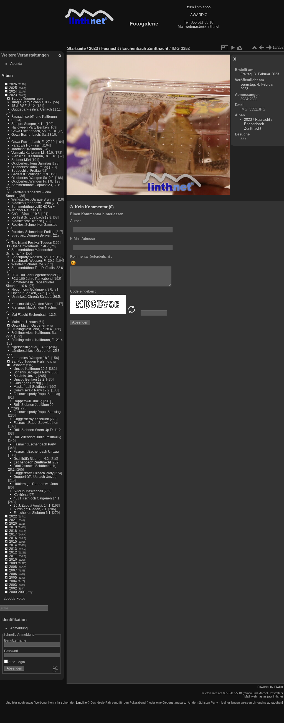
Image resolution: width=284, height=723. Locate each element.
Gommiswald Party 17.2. (32, 390)
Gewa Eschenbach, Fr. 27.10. (33, 141)
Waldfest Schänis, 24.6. (29, 264)
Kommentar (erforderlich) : (91, 256)
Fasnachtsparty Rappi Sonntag (37, 394)
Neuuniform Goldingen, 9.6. (32, 289)
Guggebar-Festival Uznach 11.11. (36, 109)
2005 (13, 577)
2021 (13, 520)
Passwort (11, 651)
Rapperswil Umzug (28, 401)
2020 (13, 523)
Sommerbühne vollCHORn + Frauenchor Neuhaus (30, 208)
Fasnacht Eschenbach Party (35, 444)
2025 (13, 87)
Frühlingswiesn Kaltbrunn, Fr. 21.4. (37, 340)
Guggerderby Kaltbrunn (31, 419)
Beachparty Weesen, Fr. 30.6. (33, 260)
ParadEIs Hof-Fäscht (26, 145)
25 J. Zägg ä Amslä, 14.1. (32, 505)
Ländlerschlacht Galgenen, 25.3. (35, 350)
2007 (13, 570)
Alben (7, 75)
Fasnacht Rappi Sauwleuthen (36, 422)
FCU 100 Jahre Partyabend (32, 278)
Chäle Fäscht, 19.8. (25, 214)
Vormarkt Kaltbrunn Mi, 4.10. (32, 152)
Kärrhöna (21, 494)
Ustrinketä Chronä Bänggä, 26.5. (36, 296)
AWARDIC (198, 15)
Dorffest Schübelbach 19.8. (31, 217)
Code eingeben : (83, 291)
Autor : (75, 221)
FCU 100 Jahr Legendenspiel (33, 275)
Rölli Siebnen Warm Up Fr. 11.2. (38, 430)
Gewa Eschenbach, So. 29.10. (34, 131)
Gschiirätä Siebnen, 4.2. (32, 458)
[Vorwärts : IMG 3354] (268, 47)
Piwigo (278, 686)
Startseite (76, 48)
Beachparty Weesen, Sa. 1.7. (33, 257)
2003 (13, 584)
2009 (13, 563)
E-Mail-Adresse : (83, 239)
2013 (13, 548)
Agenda (16, 63)
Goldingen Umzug (27, 383)
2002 (13, 588)
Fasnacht (18, 365)
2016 (13, 538)
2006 (13, 574)
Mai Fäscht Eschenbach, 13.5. (34, 314)
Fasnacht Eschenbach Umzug (36, 451)
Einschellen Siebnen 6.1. (32, 512)
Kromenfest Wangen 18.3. (30, 358)
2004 (13, 581)
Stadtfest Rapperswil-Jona (31, 203)
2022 (13, 516)
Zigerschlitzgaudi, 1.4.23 (29, 347)
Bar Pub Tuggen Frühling (30, 361)
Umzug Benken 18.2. (29, 379)
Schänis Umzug (25, 376)
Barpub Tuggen (23, 98)
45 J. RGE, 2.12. (23, 105)
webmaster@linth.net (202, 26)
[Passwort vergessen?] (55, 669)
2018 (13, 530)
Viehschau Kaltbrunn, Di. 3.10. (34, 156)
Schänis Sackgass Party (32, 372)
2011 (13, 556)
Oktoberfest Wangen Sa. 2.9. (32, 178)
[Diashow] (232, 47)
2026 (13, 84)
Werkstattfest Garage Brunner (33, 199)
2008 (13, 566)
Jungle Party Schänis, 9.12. (31, 102)
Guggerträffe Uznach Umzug (35, 476)
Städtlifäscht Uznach (26, 221)
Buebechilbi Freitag (26, 170)
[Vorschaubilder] (254, 47)
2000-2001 (17, 592)
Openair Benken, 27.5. (28, 293)
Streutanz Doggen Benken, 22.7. (35, 235)
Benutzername (15, 640)
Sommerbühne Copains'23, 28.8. (36, 185)
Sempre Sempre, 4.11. (28, 123)
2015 (13, 541)
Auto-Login (16, 662)
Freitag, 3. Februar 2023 (259, 74)
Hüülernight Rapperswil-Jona (36, 484)
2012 (13, 552)
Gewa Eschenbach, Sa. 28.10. (34, 134)
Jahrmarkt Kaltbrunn (26, 149)
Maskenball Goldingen (31, 386)
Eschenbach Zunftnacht (32, 462)
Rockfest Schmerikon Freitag (33, 232)
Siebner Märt (21, 159)
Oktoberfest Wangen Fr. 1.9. (32, 181)
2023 (13, 95)
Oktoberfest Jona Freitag (29, 167)
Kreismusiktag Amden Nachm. (34, 307)
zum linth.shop (199, 7)
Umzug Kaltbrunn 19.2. (31, 368)
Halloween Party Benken (30, 127)
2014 (13, 545)
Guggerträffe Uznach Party (34, 473)
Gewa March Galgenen (28, 325)
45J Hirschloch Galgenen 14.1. (37, 498)
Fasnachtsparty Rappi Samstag (37, 412)
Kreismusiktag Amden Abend (33, 304)
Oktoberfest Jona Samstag (31, 163)
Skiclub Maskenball (28, 491)
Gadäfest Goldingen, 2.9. (30, 174)
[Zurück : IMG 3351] (261, 47)
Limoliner (82, 702)
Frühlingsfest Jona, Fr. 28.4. (32, 329)
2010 (13, 559)
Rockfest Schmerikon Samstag (34, 224)
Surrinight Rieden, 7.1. (30, 509)
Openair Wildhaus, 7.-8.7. (30, 246)
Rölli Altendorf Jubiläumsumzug (37, 437)
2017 (13, 534)
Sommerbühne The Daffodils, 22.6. (37, 268)
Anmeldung (19, 628)
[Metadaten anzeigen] (240, 47)
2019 (13, 527)
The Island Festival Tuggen (31, 242)
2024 (13, 91)
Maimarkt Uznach (24, 322)
